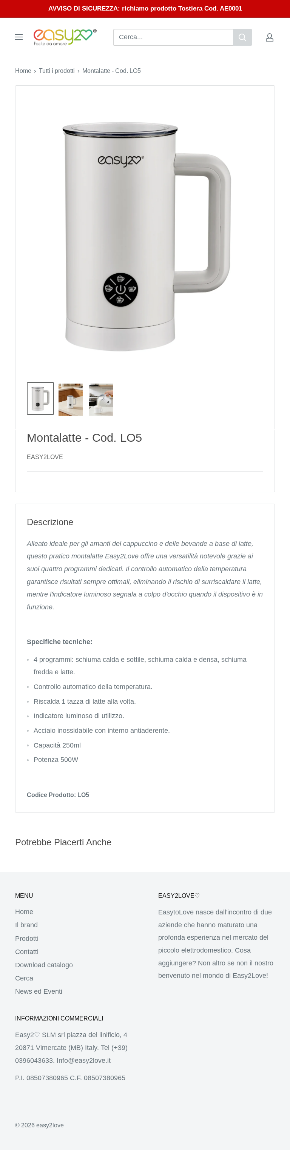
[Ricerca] (242, 37)
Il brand (26, 925)
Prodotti (27, 938)
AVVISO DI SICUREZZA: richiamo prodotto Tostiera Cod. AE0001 (145, 8)
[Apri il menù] (19, 37)
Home (23, 71)
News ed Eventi (38, 991)
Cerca (24, 978)
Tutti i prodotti (57, 71)
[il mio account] (269, 37)
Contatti (27, 952)
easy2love (45, 457)
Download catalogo (44, 965)
